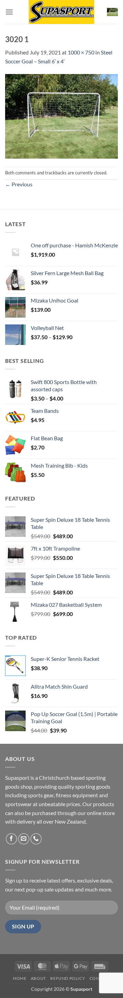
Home (19, 978)
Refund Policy (67, 978)
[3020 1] (61, 115)
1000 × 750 (81, 52)
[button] (9, 11)
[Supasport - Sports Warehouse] (61, 12)
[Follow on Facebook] (11, 839)
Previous (18, 184)
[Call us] (36, 839)
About (38, 978)
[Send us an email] (23, 839)
